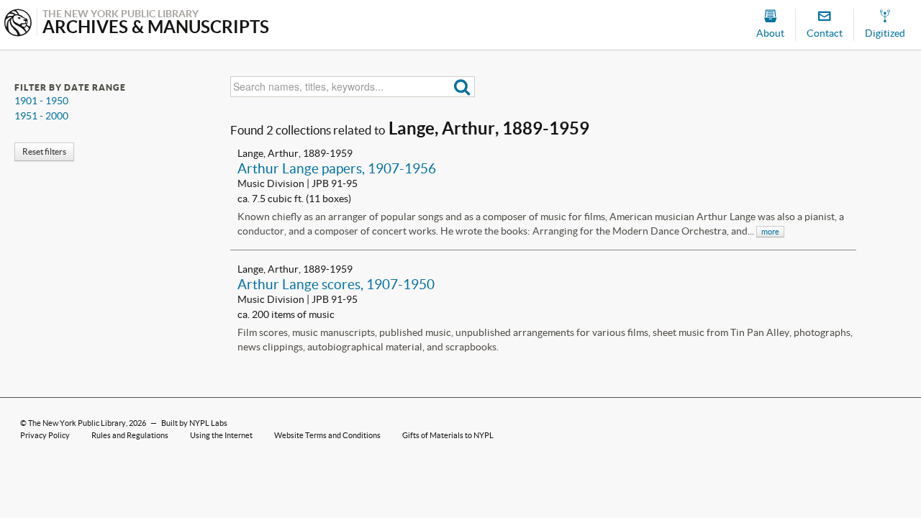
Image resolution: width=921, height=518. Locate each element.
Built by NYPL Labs (194, 423)
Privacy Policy (45, 435)
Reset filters (44, 151)
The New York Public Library (77, 423)
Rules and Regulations (129, 435)
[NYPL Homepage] (18, 24)
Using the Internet (221, 435)
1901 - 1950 (41, 100)
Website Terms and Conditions (327, 435)
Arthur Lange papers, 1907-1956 (336, 168)
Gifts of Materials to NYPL (448, 435)
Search (462, 86)
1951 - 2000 (41, 116)
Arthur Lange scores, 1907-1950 (336, 284)
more (770, 231)
